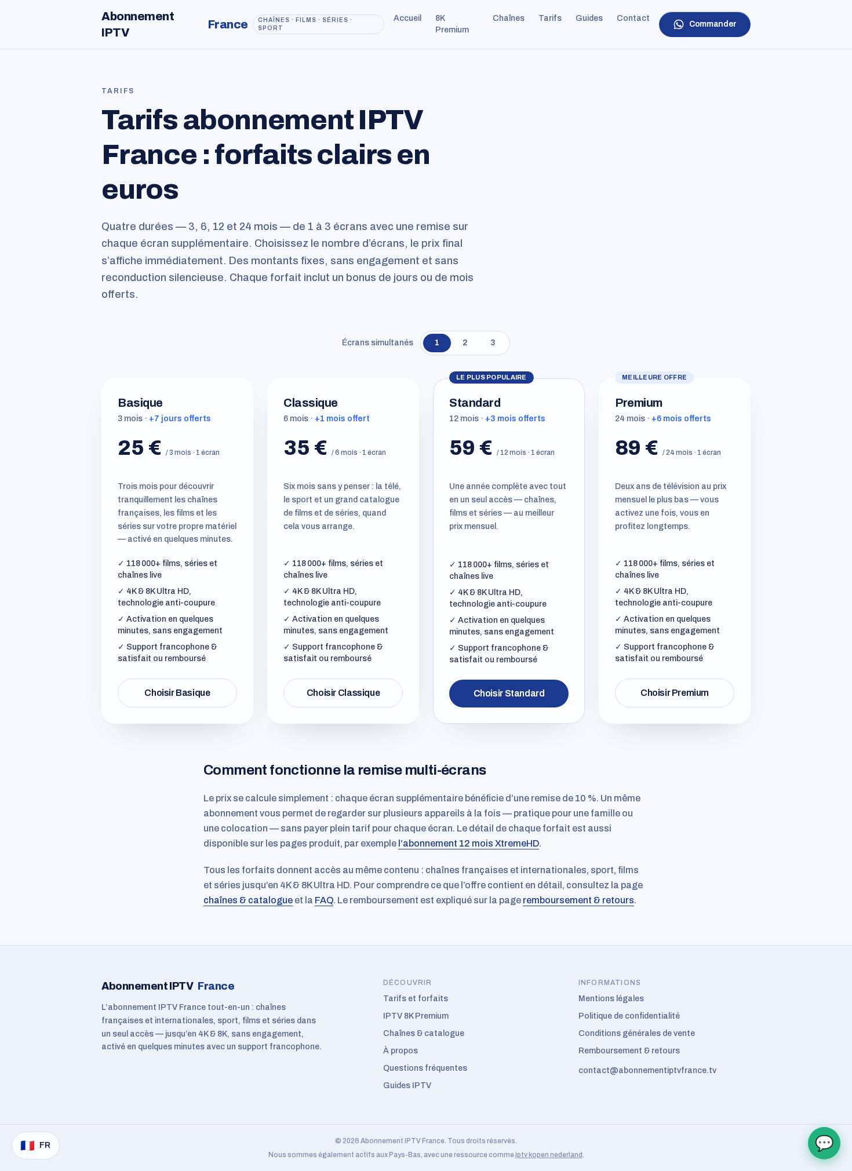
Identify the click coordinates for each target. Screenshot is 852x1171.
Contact (633, 18)
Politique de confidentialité (629, 1016)
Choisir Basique (177, 693)
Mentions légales (611, 998)
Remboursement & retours (629, 1050)
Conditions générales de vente (636, 1033)
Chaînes (509, 18)
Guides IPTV (407, 1085)
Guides (589, 18)
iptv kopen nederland (548, 1155)
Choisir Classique (343, 693)
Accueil (407, 18)
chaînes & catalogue (248, 900)
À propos (400, 1050)
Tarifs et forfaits (415, 998)
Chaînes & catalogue (423, 1033)
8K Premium (452, 24)
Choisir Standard (509, 693)
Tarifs (550, 18)
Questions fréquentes (425, 1068)
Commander (713, 24)
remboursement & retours (578, 900)
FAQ (324, 900)
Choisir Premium (674, 693)
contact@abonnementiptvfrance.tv (647, 1070)
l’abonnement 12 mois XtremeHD (468, 843)
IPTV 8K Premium (416, 1016)
